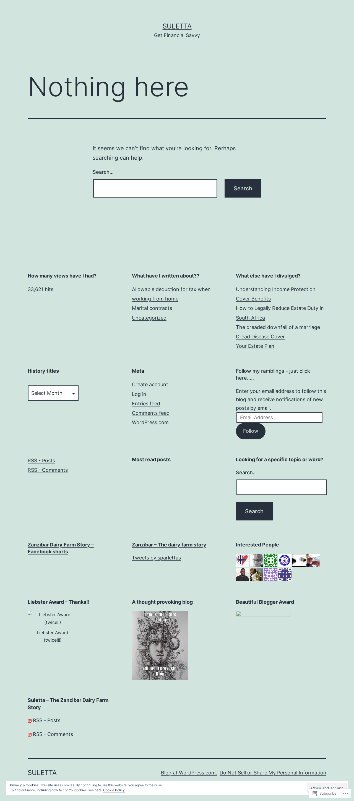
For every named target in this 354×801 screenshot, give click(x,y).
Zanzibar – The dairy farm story (169, 545)
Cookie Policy (114, 790)
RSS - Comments (48, 470)
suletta (177, 26)
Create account (150, 384)
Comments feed (151, 413)
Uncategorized (149, 318)
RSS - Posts (41, 460)
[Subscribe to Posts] (30, 720)
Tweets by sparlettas (156, 558)
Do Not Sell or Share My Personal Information (273, 773)
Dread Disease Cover (260, 336)
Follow (250, 431)
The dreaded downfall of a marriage (278, 327)
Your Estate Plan (255, 346)
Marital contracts (152, 308)
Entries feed (146, 403)
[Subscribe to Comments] (30, 734)
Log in (139, 394)
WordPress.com (150, 422)
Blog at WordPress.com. (189, 773)
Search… (103, 172)
